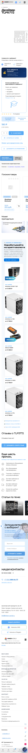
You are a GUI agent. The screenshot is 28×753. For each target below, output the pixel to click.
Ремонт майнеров (7, 682)
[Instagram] (25, 740)
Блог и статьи (5, 697)
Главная (5, 7)
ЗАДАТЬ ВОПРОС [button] (14, 622)
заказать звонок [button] (7, 582)
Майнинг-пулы (6, 706)
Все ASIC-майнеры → (11, 260)
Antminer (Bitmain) (7, 671)
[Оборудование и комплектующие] (11, 639)
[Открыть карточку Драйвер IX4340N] (11, 187)
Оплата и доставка (7, 691)
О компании (5, 712)
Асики (3, 659)
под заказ (17, 166)
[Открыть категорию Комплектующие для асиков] (13, 227)
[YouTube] (25, 728)
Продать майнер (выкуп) (8, 684)
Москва (4, 645)
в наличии (11, 166)
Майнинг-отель (6, 686)
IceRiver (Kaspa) (6, 676)
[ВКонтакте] (25, 724)
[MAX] (16, 2)
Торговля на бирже (7, 689)
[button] (3, 750)
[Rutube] (25, 744)
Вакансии (4, 719)
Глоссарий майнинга (7, 701)
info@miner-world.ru (8, 615)
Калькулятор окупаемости (9, 704)
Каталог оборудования (8, 656)
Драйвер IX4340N (8, 200)
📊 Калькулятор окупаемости (12, 420)
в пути (22, 166)
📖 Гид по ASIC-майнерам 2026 (12, 427)
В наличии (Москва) (8, 119)
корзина (14, 751)
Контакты (4, 714)
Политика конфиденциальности (11, 721)
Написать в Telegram (19, 64)
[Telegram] (20, 2)
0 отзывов (16, 114)
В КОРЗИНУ (17, 133)
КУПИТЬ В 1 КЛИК (13, 138)
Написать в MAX (7, 64)
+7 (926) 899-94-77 (6, 733)
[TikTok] (25, 736)
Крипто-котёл (5, 663)
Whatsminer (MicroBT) (8, 674)
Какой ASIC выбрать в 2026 (9, 699)
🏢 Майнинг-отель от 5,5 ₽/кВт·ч (12, 424)
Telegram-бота (9, 98)
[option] (11, 194)
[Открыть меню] (24, 2)
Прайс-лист (5, 661)
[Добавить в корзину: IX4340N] (19, 206)
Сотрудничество (6, 716)
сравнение (20, 751)
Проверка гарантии (7, 666)
